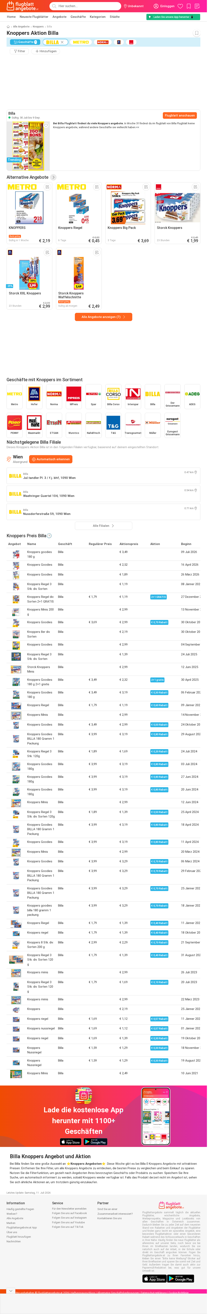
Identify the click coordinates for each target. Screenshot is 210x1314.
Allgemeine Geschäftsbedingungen (118, 1292)
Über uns (12, 1232)
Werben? (12, 1213)
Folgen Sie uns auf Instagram (69, 1217)
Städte (115, 17)
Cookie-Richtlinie (178, 1292)
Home (11, 17)
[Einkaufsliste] (197, 6)
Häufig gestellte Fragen (20, 1209)
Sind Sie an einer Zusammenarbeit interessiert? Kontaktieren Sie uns (115, 1214)
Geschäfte (78, 17)
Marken (11, 1223)
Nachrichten (14, 1241)
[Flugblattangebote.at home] (22, 6)
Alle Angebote (21, 26)
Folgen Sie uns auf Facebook (69, 1213)
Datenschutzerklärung (154, 1292)
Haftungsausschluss (83, 1292)
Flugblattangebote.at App (22, 1227)
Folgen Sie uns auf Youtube (68, 1222)
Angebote (59, 17)
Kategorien (98, 17)
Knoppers (38, 26)
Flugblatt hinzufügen (19, 1236)
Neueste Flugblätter (34, 17)
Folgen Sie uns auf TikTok (67, 1226)
